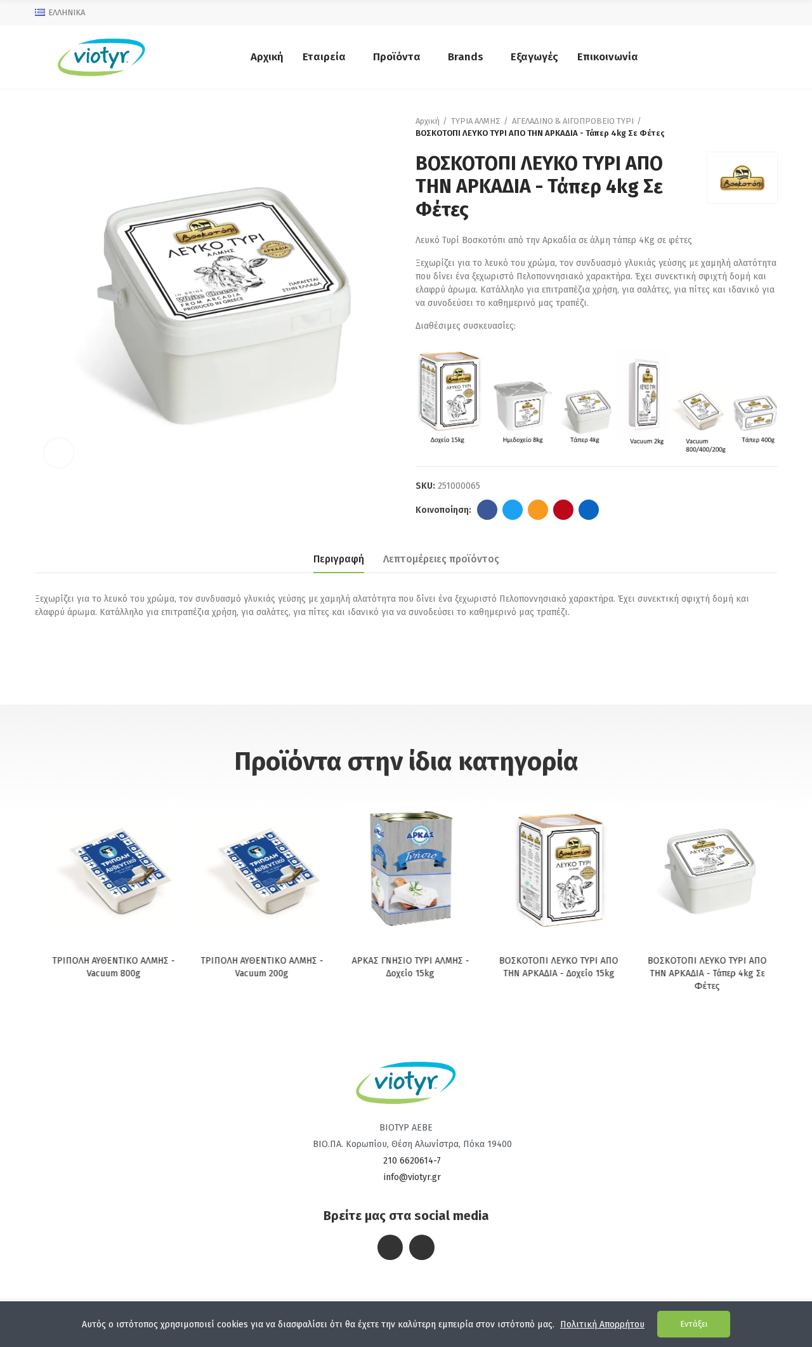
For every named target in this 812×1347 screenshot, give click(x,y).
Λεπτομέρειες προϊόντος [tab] (441, 559)
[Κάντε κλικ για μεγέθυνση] (58, 453)
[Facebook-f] (390, 1247)
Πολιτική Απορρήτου (602, 1324)
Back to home (751, 127)
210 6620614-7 (412, 1160)
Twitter (512, 510)
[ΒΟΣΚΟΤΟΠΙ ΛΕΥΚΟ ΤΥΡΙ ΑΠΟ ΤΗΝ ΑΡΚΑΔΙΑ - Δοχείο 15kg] (554, 867)
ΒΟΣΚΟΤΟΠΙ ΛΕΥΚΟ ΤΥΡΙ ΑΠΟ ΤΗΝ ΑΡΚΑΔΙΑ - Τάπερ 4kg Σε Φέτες (703, 973)
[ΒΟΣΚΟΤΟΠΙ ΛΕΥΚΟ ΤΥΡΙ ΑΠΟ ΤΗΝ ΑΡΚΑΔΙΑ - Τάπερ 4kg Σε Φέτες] (703, 867)
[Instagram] (422, 1247)
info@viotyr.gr (412, 1177)
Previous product (735, 127)
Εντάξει (693, 1324)
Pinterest (563, 510)
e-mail (538, 510)
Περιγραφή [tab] (338, 559)
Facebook (487, 510)
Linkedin (589, 510)
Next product (767, 127)
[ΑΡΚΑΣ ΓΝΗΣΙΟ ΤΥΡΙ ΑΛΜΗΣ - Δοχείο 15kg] (406, 867)
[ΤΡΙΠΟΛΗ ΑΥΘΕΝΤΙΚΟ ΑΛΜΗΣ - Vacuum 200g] (257, 867)
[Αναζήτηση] (767, 57)
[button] (53, 899)
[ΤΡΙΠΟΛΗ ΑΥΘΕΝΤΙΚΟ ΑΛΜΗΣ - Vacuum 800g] (109, 867)
